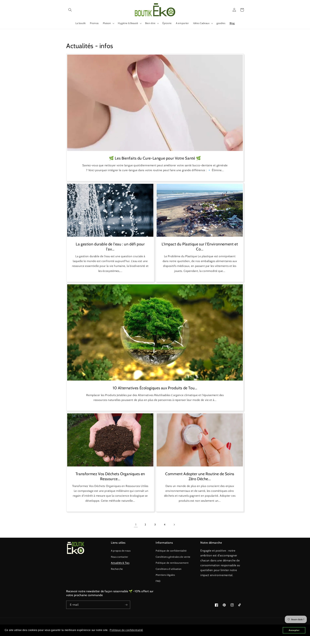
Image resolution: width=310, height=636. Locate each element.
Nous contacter (119, 556)
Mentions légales (165, 574)
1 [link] (135, 524)
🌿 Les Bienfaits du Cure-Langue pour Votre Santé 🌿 (155, 158)
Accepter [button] (294, 630)
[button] (70, 10)
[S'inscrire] (126, 605)
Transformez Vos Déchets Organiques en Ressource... (110, 476)
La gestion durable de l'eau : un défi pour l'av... (110, 246)
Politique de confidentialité (171, 550)
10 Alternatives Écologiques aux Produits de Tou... (155, 388)
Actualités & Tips (120, 562)
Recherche (117, 568)
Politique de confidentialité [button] (126, 630)
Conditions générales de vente (173, 556)
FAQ (158, 581)
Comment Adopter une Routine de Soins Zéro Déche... (199, 476)
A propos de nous (121, 550)
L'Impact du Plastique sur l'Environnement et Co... (200, 246)
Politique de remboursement (172, 562)
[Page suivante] (174, 524)
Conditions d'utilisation (169, 568)
